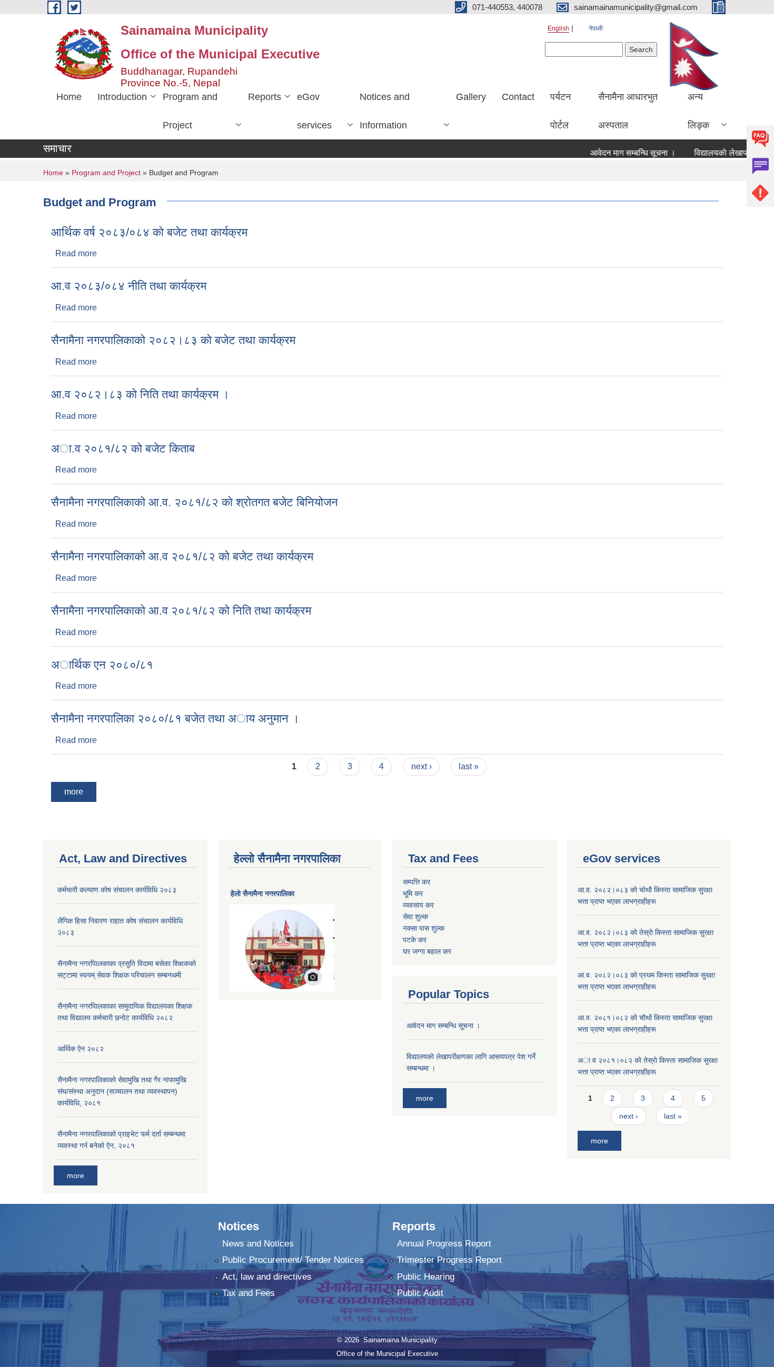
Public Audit (420, 1293)
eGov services (314, 111)
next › (421, 766)
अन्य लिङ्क (698, 111)
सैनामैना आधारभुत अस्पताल (628, 111)
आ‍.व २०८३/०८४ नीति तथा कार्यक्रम (128, 286)
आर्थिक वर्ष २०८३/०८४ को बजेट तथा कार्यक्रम (149, 232)
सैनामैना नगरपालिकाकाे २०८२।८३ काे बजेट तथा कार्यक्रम (173, 340)
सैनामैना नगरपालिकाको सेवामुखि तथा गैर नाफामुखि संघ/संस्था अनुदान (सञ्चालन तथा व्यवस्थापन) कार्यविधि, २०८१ (121, 1091)
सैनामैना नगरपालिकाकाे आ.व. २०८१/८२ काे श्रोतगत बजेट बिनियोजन (194, 502)
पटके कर (414, 940)
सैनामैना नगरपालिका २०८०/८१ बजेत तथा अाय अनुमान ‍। (175, 718)
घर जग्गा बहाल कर (427, 951)
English (558, 28)
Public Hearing (425, 1277)
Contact (518, 97)
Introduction (122, 97)
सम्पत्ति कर (416, 882)
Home (69, 97)
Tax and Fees (248, 1293)
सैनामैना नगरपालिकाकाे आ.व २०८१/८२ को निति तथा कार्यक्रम (181, 610)
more (73, 791)
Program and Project (190, 111)
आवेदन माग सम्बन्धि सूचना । (615, 152)
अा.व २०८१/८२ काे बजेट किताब (123, 448)
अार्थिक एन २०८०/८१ (102, 664)
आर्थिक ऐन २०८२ (80, 1048)
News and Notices (258, 1244)
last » (469, 766)
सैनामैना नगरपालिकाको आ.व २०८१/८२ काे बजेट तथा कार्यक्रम (182, 556)
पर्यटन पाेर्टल (560, 111)
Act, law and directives (267, 1277)
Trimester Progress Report (449, 1260)
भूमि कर (413, 893)
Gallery (471, 97)
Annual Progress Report (444, 1244)
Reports (264, 97)
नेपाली (596, 28)
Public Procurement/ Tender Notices (293, 1260)
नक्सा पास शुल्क (423, 928)
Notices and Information (385, 111)
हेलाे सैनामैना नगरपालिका (262, 893)
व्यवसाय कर (418, 905)
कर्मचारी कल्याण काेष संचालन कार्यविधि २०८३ (116, 890)
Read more (76, 253)
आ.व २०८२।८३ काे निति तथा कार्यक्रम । (140, 394)
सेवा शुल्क (415, 916)
